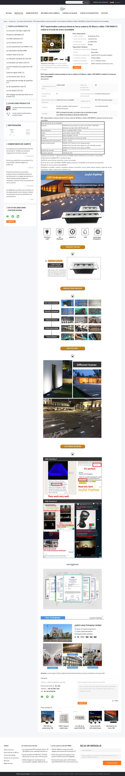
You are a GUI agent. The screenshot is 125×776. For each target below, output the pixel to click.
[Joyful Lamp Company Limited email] (8, 216)
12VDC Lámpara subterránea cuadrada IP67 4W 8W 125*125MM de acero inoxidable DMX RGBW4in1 (63, 727)
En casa (9, 13)
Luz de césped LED (13, 91)
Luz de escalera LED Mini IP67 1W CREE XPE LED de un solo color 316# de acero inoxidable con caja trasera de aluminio (34, 756)
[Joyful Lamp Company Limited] (62, 9)
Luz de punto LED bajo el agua (16, 31)
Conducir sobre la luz (13, 55)
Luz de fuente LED (12, 43)
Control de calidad (69, 13)
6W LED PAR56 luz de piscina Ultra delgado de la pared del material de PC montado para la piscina (64, 751)
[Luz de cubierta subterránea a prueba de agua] (8, 114)
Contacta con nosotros (89, 13)
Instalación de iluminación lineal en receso (73, 673)
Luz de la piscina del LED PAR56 (17, 47)
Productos (18, 13)
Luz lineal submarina (13, 39)
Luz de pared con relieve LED (16, 63)
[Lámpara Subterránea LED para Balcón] (8, 108)
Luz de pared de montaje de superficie (19, 81)
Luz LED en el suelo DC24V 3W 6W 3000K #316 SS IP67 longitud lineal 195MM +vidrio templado (79, 727)
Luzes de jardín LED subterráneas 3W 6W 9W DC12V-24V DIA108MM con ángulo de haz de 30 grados (95, 727)
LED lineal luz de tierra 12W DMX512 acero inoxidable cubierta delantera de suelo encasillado (111, 727)
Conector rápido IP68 (13, 73)
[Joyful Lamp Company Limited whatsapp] (14, 216)
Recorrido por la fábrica (50, 13)
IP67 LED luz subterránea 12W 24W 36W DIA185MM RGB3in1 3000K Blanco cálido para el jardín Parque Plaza (47, 727)
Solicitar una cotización (100, 2)
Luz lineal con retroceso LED (96, 673)
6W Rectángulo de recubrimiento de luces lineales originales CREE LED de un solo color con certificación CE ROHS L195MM (35, 761)
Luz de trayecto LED (53, 673)
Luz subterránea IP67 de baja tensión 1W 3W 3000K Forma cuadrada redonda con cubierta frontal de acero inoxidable (35, 751)
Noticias (104, 13)
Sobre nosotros (32, 13)
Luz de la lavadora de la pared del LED (19, 67)
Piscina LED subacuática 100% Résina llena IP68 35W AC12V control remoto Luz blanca (65, 761)
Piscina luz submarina (13, 35)
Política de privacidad (22, 774)
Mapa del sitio (8, 763)
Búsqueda (86, 2)
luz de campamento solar (15, 87)
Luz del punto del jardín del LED (17, 59)
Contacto (77, 67)
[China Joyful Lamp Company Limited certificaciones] (12, 132)
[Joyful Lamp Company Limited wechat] (19, 216)
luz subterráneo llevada (24, 21)
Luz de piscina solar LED (14, 77)
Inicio (5, 21)
